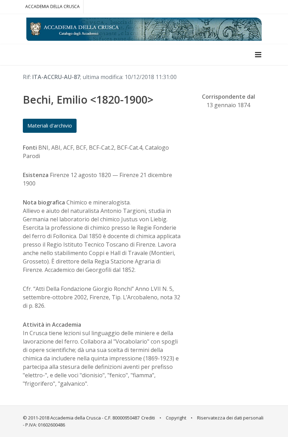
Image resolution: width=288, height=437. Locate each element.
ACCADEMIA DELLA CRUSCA (52, 6)
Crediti (148, 418)
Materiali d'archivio (49, 125)
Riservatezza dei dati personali (230, 418)
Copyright (176, 418)
